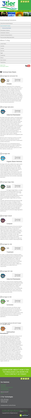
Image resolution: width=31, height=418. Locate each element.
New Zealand (3, 60)
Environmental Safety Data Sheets (7, 37)
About (6, 410)
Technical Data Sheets (6, 28)
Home (3, 410)
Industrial (23, 410)
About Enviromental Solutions (7, 23)
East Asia (2, 50)
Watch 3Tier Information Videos (4, 65)
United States (3, 43)
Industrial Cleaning (5, 390)
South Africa (3, 62)
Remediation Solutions (5, 30)
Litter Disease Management (7, 387)
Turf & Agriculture (4, 388)
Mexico (2, 57)
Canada (2, 48)
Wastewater (3, 386)
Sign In (2, 393)
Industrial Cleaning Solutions (6, 35)
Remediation (3, 384)
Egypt (2, 53)
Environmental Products (5, 25)
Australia (2, 46)
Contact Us (26, 411)
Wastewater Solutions (5, 32)
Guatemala (3, 55)
